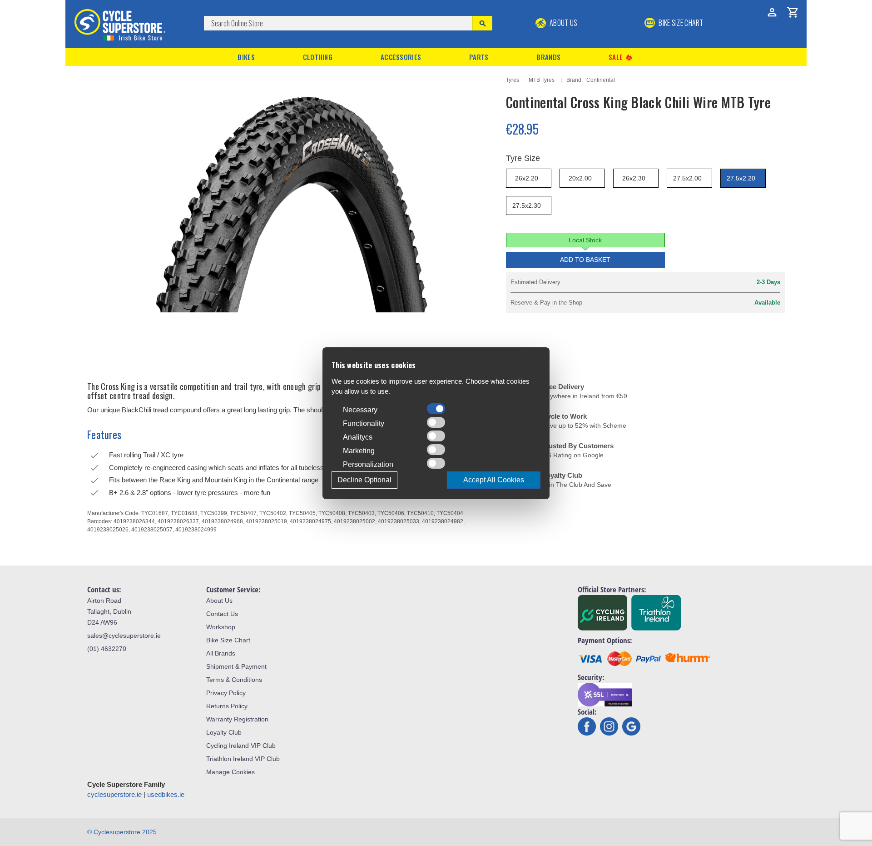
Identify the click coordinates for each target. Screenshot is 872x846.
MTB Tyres (542, 80)
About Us (563, 22)
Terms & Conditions (234, 679)
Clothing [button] (317, 57)
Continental (600, 80)
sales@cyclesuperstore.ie (124, 635)
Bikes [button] (246, 57)
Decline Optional (364, 480)
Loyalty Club (224, 732)
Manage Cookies (230, 772)
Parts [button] (479, 57)
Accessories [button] (401, 57)
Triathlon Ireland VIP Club (243, 758)
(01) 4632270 (106, 648)
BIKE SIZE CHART (680, 22)
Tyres (512, 80)
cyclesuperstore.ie (114, 794)
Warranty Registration (237, 719)
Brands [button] (548, 57)
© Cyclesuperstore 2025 (122, 832)
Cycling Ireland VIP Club (241, 745)
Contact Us (222, 613)
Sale (621, 57)
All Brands (220, 653)
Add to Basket (585, 259)
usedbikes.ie (165, 794)
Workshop (220, 627)
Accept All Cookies (493, 480)
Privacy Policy (226, 692)
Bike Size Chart (228, 640)
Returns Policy (227, 706)
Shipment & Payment (236, 666)
